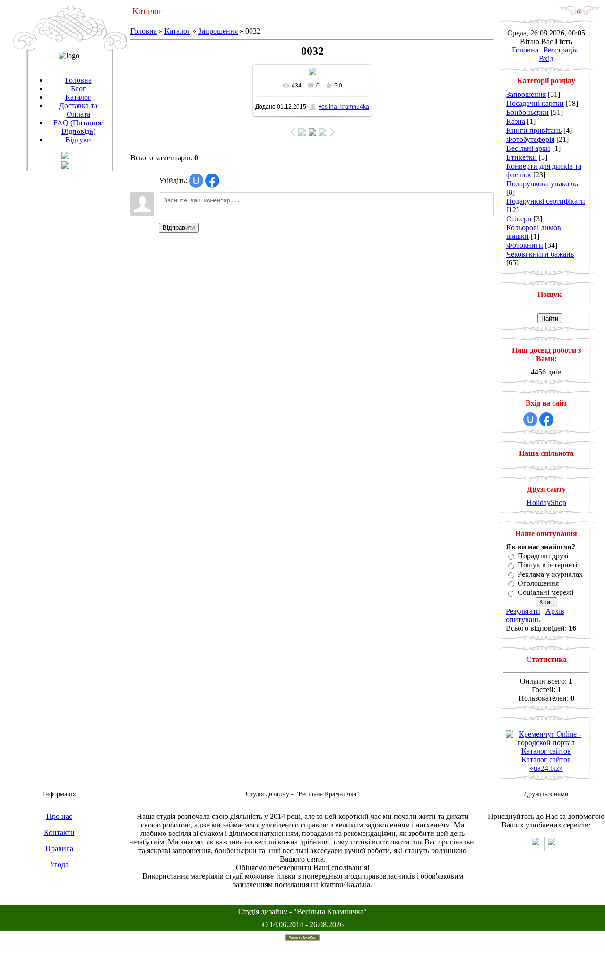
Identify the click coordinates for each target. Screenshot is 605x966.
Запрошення (218, 31)
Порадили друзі (543, 556)
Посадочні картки (535, 103)
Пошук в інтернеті (547, 565)
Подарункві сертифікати (545, 201)
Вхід (546, 58)
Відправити (179, 227)
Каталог (177, 31)
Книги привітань (534, 130)
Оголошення (538, 583)
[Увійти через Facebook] (212, 181)
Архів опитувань (535, 615)
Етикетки (521, 157)
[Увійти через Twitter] (228, 181)
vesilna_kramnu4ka (344, 107)
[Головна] (579, 13)
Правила (59, 848)
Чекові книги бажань (540, 254)
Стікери (519, 219)
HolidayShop (546, 502)
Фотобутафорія (530, 139)
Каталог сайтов (546, 751)
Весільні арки (528, 148)
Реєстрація (561, 50)
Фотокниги (524, 245)
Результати (523, 611)
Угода (59, 865)
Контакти (59, 832)
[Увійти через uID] (196, 181)
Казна (515, 121)
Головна (143, 31)
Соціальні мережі (545, 593)
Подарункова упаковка (543, 184)
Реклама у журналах (550, 574)
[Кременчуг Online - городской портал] (546, 743)
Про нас (59, 816)
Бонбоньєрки (527, 112)
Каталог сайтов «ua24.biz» (546, 764)
